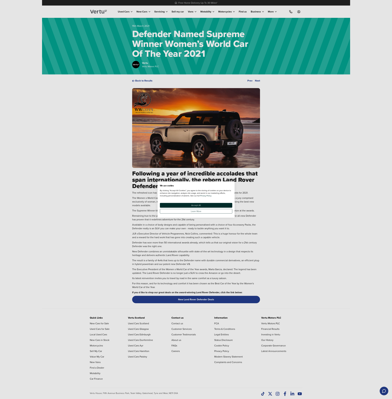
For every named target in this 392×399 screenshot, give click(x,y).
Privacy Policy (205, 195)
